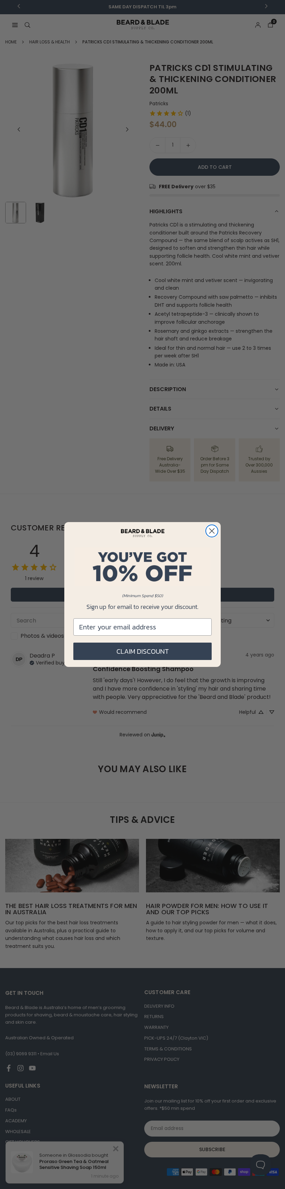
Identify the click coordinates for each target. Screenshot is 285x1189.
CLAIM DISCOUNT (142, 651)
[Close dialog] (212, 531)
